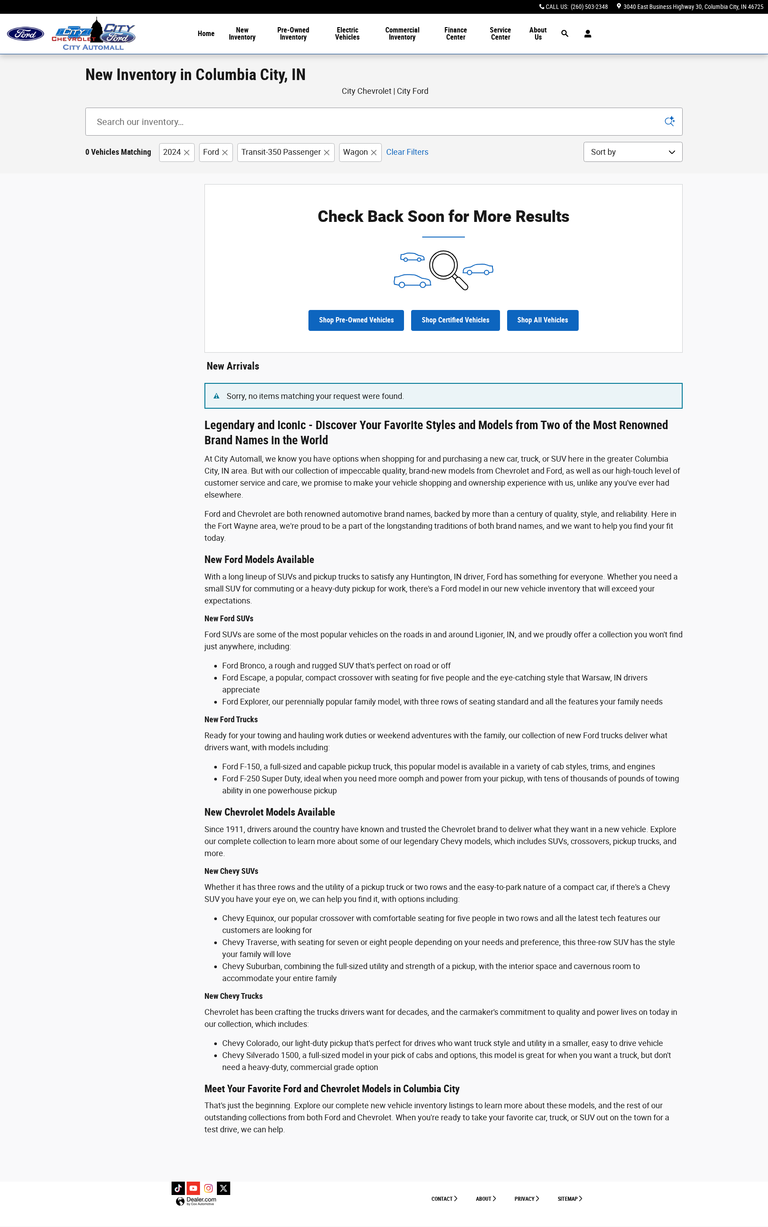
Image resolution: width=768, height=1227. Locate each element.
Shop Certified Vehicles (455, 320)
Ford (211, 152)
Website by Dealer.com (196, 1202)
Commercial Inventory (402, 33)
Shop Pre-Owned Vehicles (356, 320)
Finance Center (455, 33)
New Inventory (242, 33)
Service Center (500, 33)
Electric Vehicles (347, 33)
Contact (442, 1199)
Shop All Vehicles (542, 320)
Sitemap (568, 1199)
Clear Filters (407, 152)
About (484, 1199)
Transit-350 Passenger (281, 152)
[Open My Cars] (585, 33)
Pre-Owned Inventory (293, 33)
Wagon (355, 152)
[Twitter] (223, 1188)
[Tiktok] (178, 1188)
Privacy (525, 1199)
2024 (172, 152)
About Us (538, 33)
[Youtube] (193, 1188)
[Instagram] (208, 1188)
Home (206, 33)
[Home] (25, 34)
